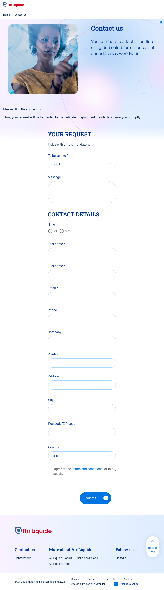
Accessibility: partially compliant (88, 584)
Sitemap (75, 579)
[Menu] (159, 5)
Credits (128, 579)
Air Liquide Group (59, 563)
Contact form (23, 558)
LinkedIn (121, 558)
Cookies (92, 579)
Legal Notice (110, 579)
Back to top (153, 550)
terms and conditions (87, 469)
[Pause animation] (160, 22)
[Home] (13, 4)
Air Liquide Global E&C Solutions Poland (73, 558)
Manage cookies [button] (129, 584)
